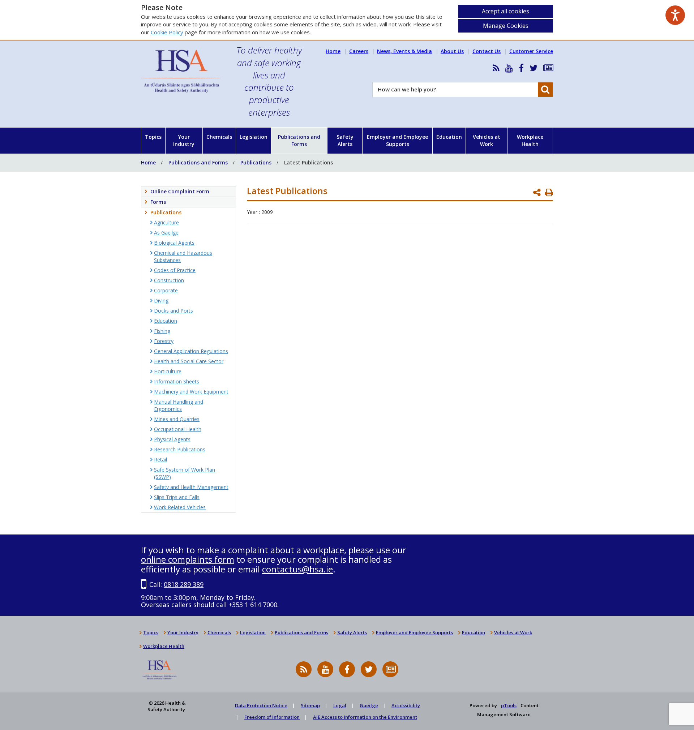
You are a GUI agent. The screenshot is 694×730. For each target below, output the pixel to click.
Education (449, 136)
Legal (339, 705)
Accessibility (405, 705)
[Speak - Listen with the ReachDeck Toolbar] (675, 15)
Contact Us (486, 51)
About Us (452, 51)
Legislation (253, 136)
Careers (358, 51)
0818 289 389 (184, 584)
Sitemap (310, 705)
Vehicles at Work (486, 140)
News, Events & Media (404, 51)
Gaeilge (369, 705)
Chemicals (219, 136)
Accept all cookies (505, 11)
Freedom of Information (272, 717)
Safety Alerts (345, 140)
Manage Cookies (505, 26)
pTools (509, 705)
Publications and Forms (299, 140)
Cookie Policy (167, 32)
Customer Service (531, 51)
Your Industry (183, 140)
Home (333, 51)
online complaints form (187, 559)
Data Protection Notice (261, 705)
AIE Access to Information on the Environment (365, 717)
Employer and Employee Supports (397, 140)
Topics (153, 136)
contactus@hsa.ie (297, 569)
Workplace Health (530, 140)
